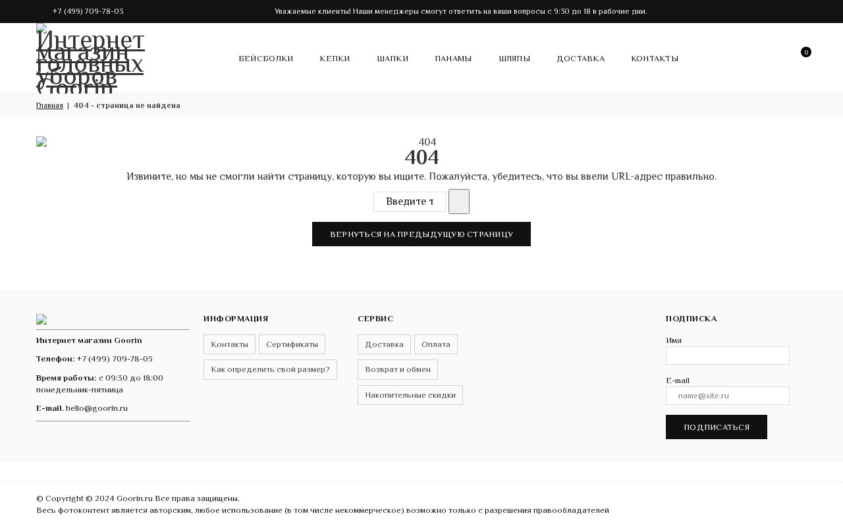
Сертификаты (292, 344)
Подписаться (716, 427)
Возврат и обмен (398, 369)
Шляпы (514, 58)
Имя (674, 340)
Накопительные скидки (410, 395)
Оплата (436, 344)
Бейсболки (265, 58)
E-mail (678, 380)
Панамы (453, 58)
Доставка (581, 58)
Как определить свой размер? (270, 369)
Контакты (654, 58)
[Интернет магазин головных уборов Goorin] (41, 318)
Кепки (334, 58)
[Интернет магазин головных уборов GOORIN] (92, 55)
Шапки (392, 58)
